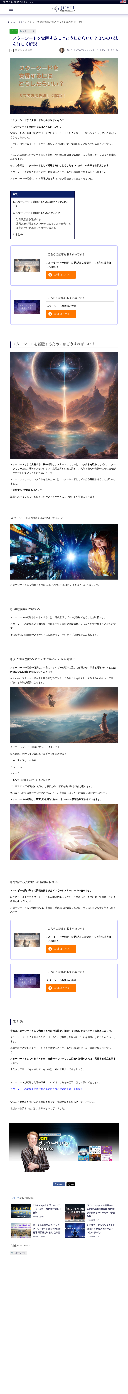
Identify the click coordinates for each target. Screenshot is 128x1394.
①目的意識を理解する (28, 219)
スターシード (28, 31)
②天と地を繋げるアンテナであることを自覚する (43, 223)
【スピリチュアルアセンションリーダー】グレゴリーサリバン (92, 50)
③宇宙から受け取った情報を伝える (36, 228)
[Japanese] (124, 1)
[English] (121, 1)
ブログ (13, 31)
